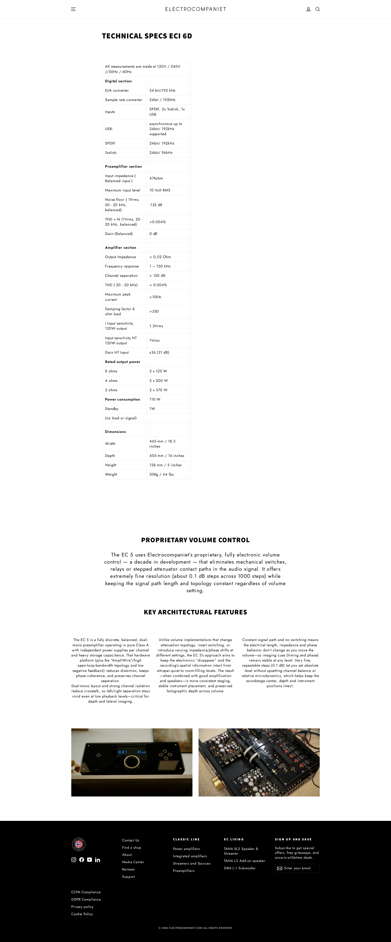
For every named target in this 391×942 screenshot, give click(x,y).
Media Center (133, 861)
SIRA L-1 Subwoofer (240, 868)
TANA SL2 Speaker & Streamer (241, 851)
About (127, 854)
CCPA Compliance (86, 892)
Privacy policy (82, 906)
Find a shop (131, 847)
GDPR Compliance (86, 899)
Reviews (128, 869)
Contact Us (130, 840)
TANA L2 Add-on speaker (244, 860)
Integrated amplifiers (190, 856)
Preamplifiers (184, 870)
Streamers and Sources (192, 863)
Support (128, 876)
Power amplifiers (186, 848)
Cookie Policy (82, 914)
